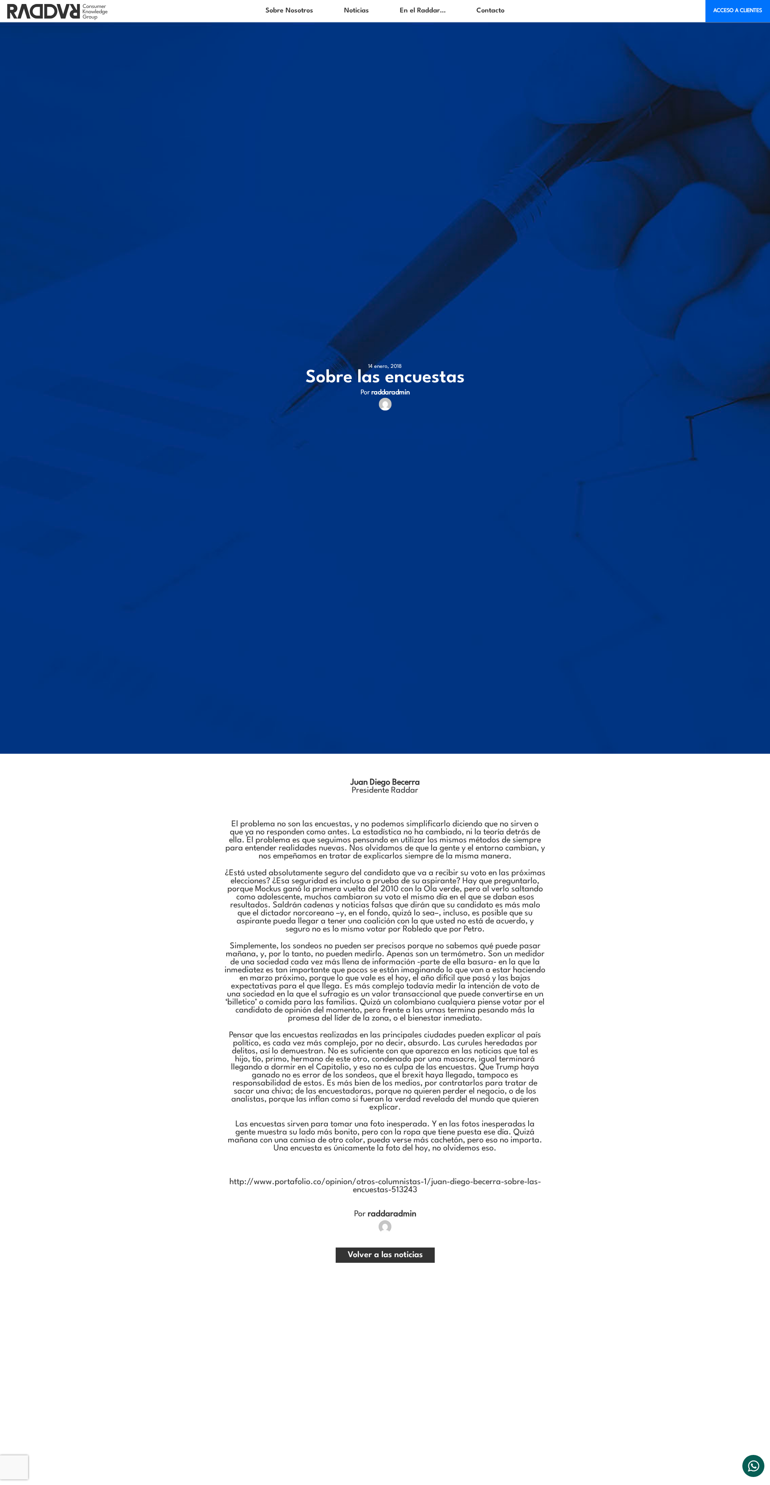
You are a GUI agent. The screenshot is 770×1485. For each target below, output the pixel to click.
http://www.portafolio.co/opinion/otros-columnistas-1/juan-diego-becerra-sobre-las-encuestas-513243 (385, 1186)
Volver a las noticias (385, 1255)
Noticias (356, 10)
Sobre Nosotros (289, 10)
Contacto (490, 10)
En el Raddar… (423, 10)
